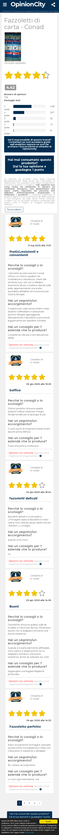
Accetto (48, 821)
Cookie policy (29, 832)
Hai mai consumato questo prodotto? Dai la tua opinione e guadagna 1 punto (29, 815)
